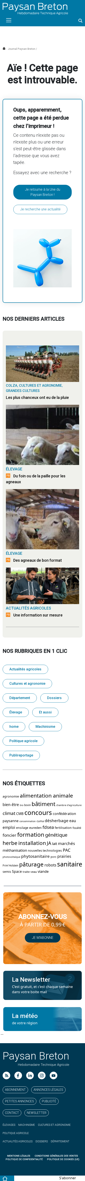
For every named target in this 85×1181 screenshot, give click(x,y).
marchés (66, 843)
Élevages (9, 1124)
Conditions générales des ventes (56, 1155)
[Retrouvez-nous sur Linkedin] (30, 1075)
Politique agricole (23, 741)
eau (72, 821)
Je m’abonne (42, 938)
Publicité (49, 1101)
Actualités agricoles (28, 608)
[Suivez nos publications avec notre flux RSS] (6, 1075)
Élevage (14, 469)
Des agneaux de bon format (37, 560)
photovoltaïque (11, 857)
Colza (11, 385)
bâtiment (43, 804)
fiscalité (77, 828)
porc (53, 856)
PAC (66, 850)
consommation (27, 821)
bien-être (11, 805)
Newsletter (36, 1112)
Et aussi (45, 712)
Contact (12, 1112)
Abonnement (15, 1089)
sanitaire (69, 864)
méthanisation (15, 850)
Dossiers (54, 698)
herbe (10, 843)
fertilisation (63, 828)
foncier (9, 835)
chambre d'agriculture (69, 805)
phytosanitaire (35, 856)
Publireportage (21, 755)
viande (43, 872)
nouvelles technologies (45, 850)
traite (26, 871)
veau (34, 871)
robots (50, 865)
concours (38, 812)
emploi (9, 827)
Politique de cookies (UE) (63, 1159)
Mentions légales (18, 1155)
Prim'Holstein (10, 865)
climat (9, 813)
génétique (56, 835)
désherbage (56, 820)
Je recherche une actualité (40, 209)
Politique (16, 1133)
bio (21, 805)
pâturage (31, 864)
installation (32, 843)
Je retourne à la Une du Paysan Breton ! (42, 192)
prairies (64, 856)
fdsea (48, 827)
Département (19, 698)
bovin (27, 805)
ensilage (22, 828)
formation (30, 834)
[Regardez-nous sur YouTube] (53, 1075)
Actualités (17, 1141)
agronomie (11, 796)
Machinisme (45, 727)
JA (49, 843)
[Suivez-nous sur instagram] (42, 1075)
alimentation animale (46, 796)
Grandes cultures (23, 391)
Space (17, 872)
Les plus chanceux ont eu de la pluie (37, 397)
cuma (40, 821)
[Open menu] (9, 20)
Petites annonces (19, 1101)
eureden (35, 828)
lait (54, 843)
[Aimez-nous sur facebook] (18, 1075)
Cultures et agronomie (40, 385)
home (14, 727)
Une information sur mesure (38, 615)
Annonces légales (48, 1089)
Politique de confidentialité (24, 1159)
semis (7, 871)
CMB (20, 814)
